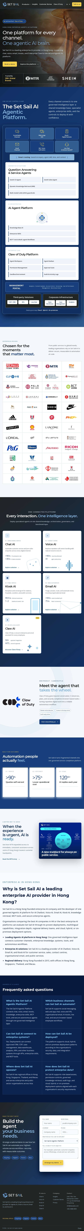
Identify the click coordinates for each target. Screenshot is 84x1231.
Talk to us (76, 4)
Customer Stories (45, 4)
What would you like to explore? (53, 1137)
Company (45, 1128)
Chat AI (41, 1197)
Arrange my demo (53, 1162)
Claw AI (41, 1208)
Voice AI (41, 1199)
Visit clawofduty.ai (49, 722)
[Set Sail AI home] (11, 4)
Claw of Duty (58, 4)
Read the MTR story (11, 859)
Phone (63, 1128)
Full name (46, 1119)
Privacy (55, 1203)
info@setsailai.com (73, 1206)
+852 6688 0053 (72, 1209)
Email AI (41, 1206)
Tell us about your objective (52, 1146)
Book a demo (10, 64)
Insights (35, 4)
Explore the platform (29, 64)
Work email (64, 1119)
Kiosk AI (41, 1203)
